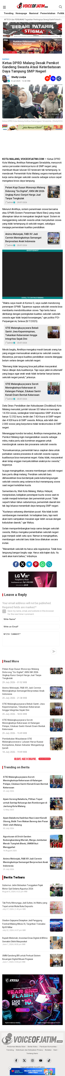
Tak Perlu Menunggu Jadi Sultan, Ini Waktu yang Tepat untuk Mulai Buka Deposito (24, 904)
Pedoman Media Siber (16, 1047)
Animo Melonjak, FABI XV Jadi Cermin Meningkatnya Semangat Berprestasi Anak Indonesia (23, 237)
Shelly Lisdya (18, 77)
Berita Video (32, 1047)
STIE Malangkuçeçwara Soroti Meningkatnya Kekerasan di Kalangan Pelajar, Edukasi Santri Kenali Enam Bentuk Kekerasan (23, 389)
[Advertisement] (32, 144)
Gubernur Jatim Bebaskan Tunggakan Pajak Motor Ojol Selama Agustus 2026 (22, 887)
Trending (8, 13)
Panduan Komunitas (48, 1047)
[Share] (58, 78)
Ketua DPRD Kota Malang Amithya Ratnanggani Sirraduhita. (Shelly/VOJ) (32, 121)
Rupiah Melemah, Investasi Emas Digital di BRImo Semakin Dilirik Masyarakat (25, 939)
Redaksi (48, 1050)
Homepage (21, 13)
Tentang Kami (32, 1053)
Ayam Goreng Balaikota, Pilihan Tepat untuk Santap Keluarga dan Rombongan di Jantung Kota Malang (25, 803)
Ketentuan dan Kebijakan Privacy (29, 1050)
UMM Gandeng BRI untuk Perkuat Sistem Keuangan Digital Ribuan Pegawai (21, 957)
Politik (60, 13)
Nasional (33, 13)
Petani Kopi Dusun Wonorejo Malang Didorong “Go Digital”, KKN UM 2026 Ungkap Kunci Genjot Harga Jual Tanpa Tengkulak (25, 193)
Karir (55, 1050)
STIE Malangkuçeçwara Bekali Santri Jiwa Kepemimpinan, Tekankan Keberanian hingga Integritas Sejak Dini (21, 333)
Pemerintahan (47, 13)
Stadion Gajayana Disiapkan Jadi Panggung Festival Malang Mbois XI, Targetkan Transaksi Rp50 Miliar (23, 924)
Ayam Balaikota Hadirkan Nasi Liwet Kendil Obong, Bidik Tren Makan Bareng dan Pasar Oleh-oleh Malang (25, 821)
